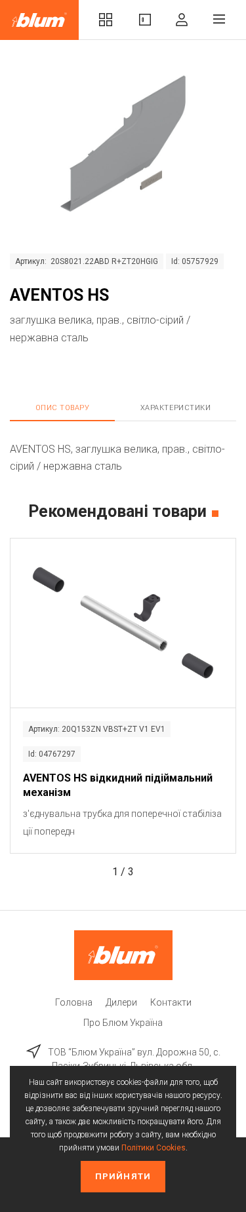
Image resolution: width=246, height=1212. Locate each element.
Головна (73, 1002)
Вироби (145, 20)
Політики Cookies (153, 1147)
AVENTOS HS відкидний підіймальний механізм (118, 785)
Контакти (171, 1002)
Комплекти (105, 20)
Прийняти (122, 1176)
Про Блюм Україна (123, 1022)
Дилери (121, 1002)
